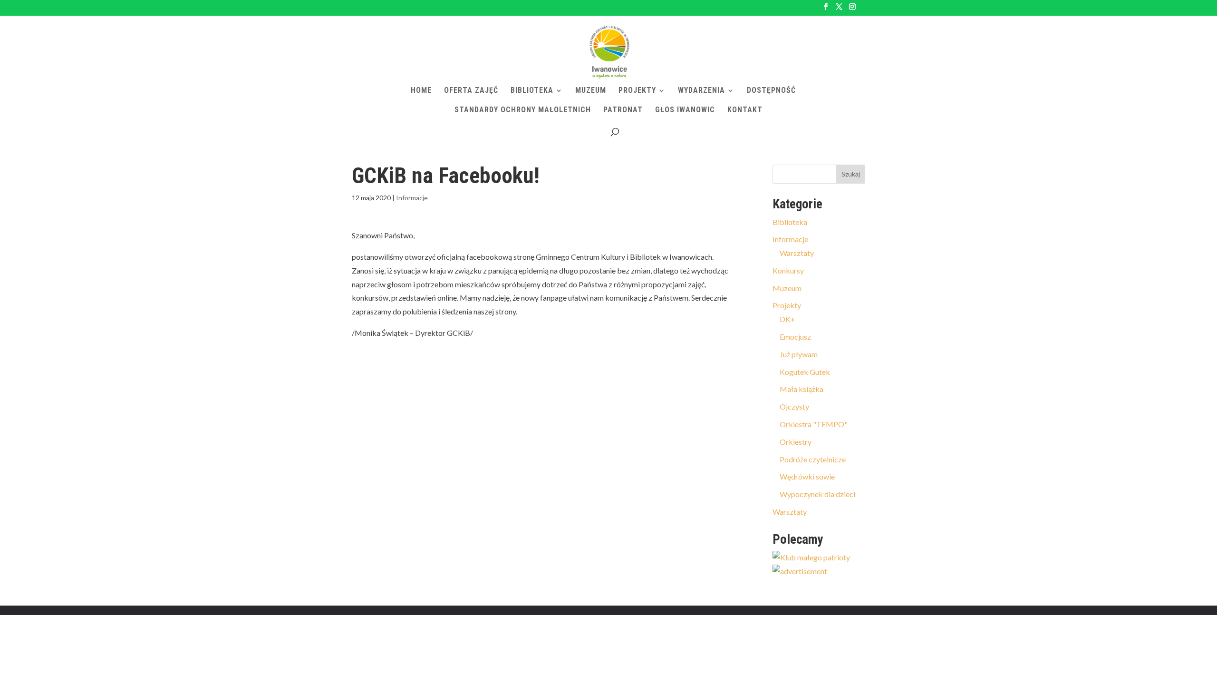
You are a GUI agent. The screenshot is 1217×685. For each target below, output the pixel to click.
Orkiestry (795, 441)
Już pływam (799, 354)
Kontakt (745, 110)
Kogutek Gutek (805, 371)
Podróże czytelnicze (813, 459)
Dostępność (771, 91)
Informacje (412, 198)
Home (421, 91)
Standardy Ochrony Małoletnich (522, 110)
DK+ (787, 318)
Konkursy (788, 270)
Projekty (637, 91)
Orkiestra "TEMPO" (814, 424)
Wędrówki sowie (807, 476)
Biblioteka (532, 91)
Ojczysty (794, 406)
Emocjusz (795, 336)
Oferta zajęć (471, 91)
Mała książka (801, 388)
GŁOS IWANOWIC (685, 110)
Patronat (623, 110)
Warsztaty (797, 252)
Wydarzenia (701, 91)
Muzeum (590, 91)
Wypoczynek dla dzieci (817, 494)
